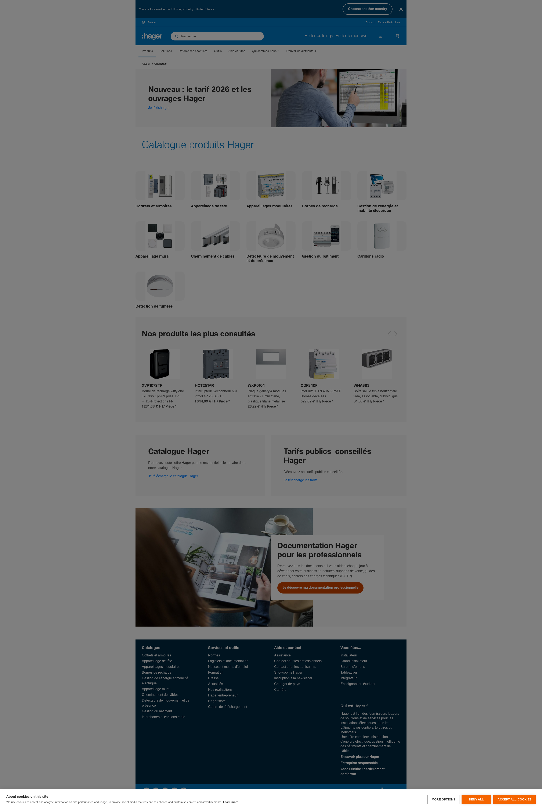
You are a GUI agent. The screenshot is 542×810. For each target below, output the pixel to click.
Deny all (476, 799)
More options (443, 799)
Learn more (230, 802)
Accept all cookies (514, 799)
